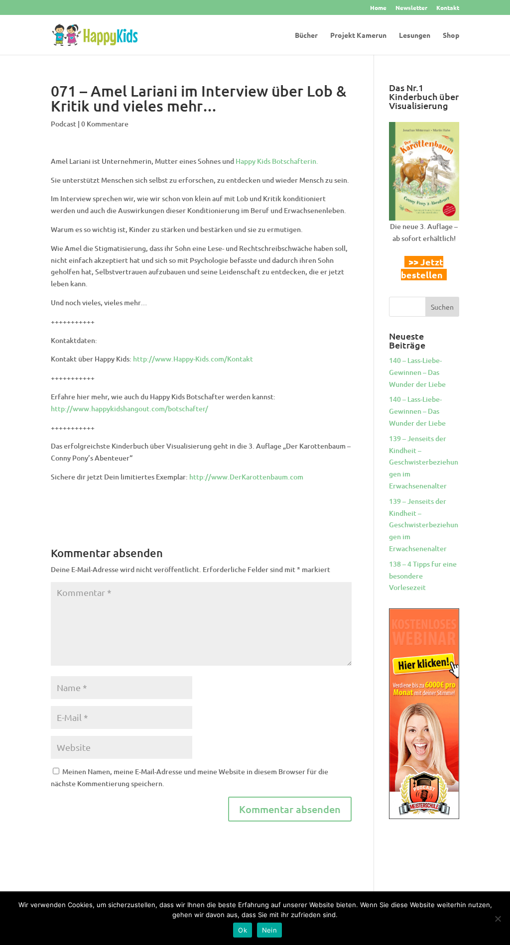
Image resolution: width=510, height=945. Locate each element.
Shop (451, 35)
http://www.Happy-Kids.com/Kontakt (193, 358)
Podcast (63, 123)
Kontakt (447, 7)
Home (378, 7)
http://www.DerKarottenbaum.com (246, 476)
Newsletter (411, 7)
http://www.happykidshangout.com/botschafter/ (129, 408)
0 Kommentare (104, 123)
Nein (269, 930)
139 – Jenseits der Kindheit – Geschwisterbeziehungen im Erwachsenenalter (423, 462)
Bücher (306, 35)
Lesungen (414, 35)
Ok (242, 930)
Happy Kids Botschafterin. (277, 161)
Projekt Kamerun (358, 35)
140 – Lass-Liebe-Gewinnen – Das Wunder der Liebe (417, 372)
